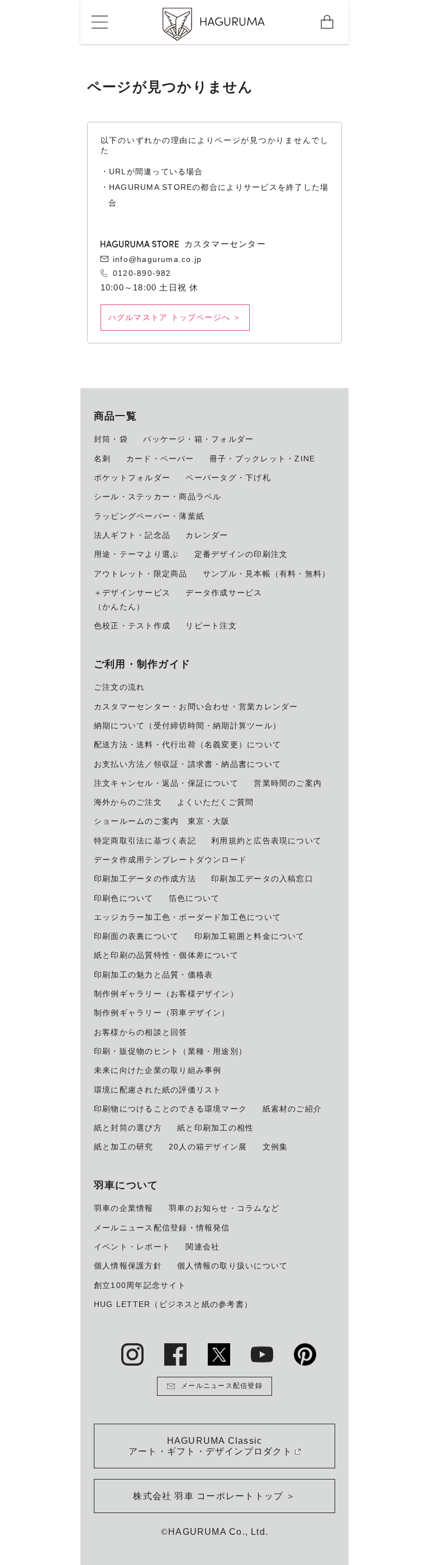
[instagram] (132, 1354)
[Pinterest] (305, 1354)
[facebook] (175, 1354)
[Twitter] (219, 1354)
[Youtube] (262, 1354)
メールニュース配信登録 (222, 1386)
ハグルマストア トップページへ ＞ (175, 317)
